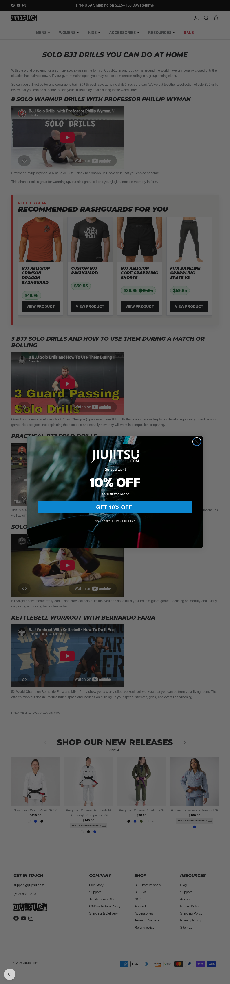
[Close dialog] (197, 442)
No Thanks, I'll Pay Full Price (115, 521)
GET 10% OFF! (115, 507)
